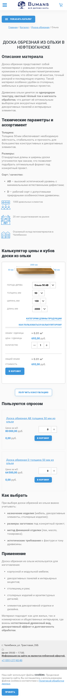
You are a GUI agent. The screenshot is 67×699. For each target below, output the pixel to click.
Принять (10, 692)
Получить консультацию (33, 392)
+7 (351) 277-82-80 (12, 660)
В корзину (15, 371)
